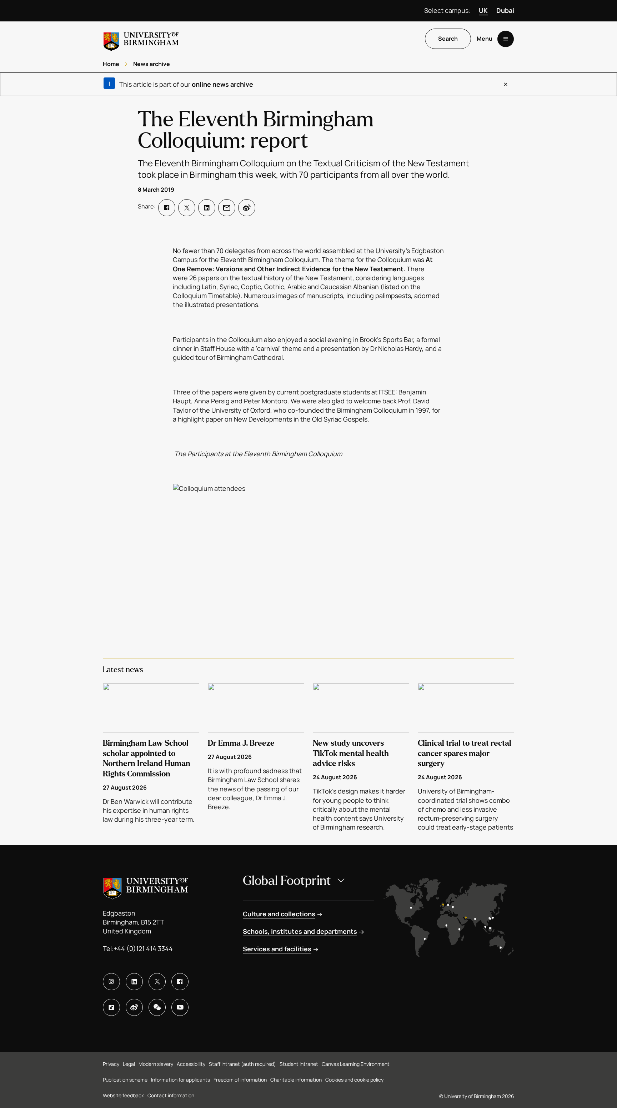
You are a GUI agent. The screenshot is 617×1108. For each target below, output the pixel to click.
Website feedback (123, 1095)
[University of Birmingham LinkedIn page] (134, 981)
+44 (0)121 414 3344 (143, 948)
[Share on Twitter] (186, 207)
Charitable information (296, 1079)
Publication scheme (125, 1079)
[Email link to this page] (226, 207)
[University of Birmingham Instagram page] (111, 981)
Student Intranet (299, 1064)
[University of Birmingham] (141, 39)
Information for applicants (180, 1079)
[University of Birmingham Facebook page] (180, 981)
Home (111, 64)
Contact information (170, 1095)
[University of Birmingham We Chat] (157, 1007)
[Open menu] (505, 38)
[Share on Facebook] (166, 207)
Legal (129, 1064)
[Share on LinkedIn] (206, 207)
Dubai (505, 10)
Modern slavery (156, 1064)
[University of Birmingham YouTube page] (180, 1007)
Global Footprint (287, 881)
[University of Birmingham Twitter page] (157, 981)
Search (448, 39)
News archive (151, 64)
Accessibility (191, 1064)
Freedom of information (240, 1079)
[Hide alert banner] (505, 84)
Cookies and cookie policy (354, 1079)
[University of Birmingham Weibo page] (134, 1007)
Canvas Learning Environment (356, 1064)
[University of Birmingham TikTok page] (111, 1007)
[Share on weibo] (246, 207)
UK (483, 10)
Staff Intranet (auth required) (242, 1064)
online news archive (222, 84)
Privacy (111, 1064)
